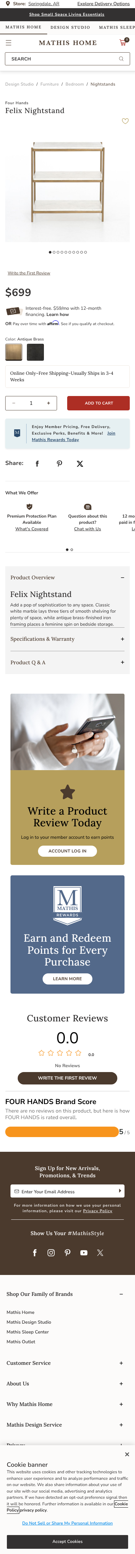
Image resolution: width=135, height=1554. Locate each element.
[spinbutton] (31, 403)
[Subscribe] (119, 1191)
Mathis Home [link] (24, 27)
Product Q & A (28, 662)
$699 (18, 293)
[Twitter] (100, 1253)
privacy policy (33, 1510)
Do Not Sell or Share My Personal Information (67, 1523)
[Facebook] (34, 1253)
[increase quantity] (51, 403)
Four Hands (17, 103)
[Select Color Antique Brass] (16, 355)
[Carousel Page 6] (69, 252)
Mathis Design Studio (29, 1322)
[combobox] (67, 58)
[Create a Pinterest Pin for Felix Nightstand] (59, 465)
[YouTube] (83, 1253)
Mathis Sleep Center (28, 1332)
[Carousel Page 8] (77, 252)
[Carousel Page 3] (58, 252)
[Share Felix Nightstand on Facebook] (37, 465)
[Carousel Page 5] (66, 252)
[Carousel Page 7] (73, 252)
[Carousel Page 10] (85, 252)
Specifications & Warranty (42, 639)
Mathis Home (20, 1312)
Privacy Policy (97, 1211)
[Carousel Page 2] (54, 252)
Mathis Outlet (21, 1342)
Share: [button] (14, 463)
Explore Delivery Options (103, 4)
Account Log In (67, 851)
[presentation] (71, 550)
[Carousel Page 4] (62, 252)
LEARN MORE (67, 979)
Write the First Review (29, 273)
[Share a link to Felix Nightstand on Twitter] (80, 464)
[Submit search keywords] (121, 59)
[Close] (127, 1454)
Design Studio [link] (70, 27)
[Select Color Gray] (37, 355)
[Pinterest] (67, 1253)
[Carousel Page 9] (81, 252)
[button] (8, 43)
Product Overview (32, 577)
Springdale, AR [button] (44, 4)
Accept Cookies (67, 1542)
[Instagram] (51, 1253)
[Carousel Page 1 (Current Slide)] (50, 252)
